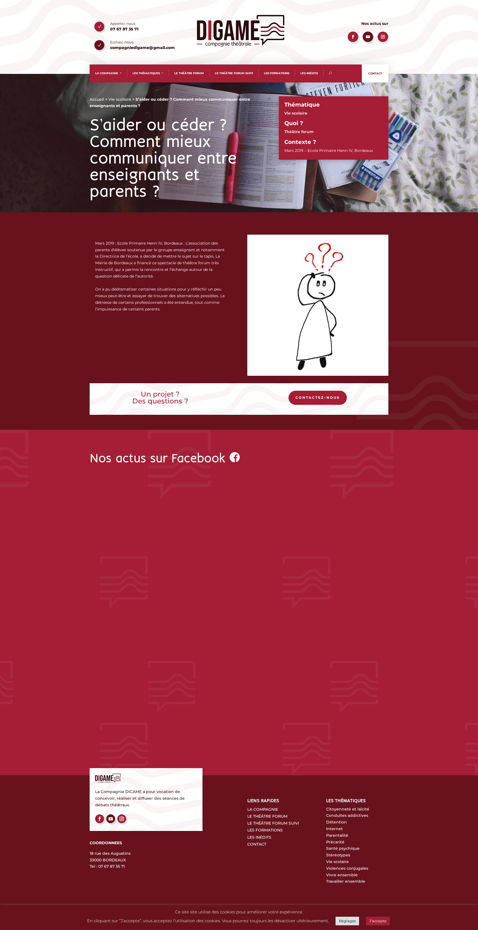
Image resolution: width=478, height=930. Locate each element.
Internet (334, 828)
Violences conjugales (347, 868)
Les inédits (309, 73)
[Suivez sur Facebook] (353, 37)
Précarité (335, 842)
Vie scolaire (119, 99)
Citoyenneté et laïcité (347, 809)
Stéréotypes (338, 855)
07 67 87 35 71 (111, 866)
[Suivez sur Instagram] (383, 37)
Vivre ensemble (342, 874)
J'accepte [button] (377, 921)
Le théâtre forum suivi (234, 73)
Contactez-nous (317, 397)
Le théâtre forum (189, 73)
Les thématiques (146, 73)
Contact (375, 73)
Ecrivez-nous (121, 42)
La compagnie (106, 73)
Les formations (276, 73)
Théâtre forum (299, 131)
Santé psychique (343, 848)
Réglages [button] (347, 921)
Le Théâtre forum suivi (273, 823)
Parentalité (337, 835)
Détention (336, 822)
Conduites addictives (347, 815)
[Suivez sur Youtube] (368, 37)
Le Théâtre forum (267, 816)
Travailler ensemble (345, 881)
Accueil (97, 99)
